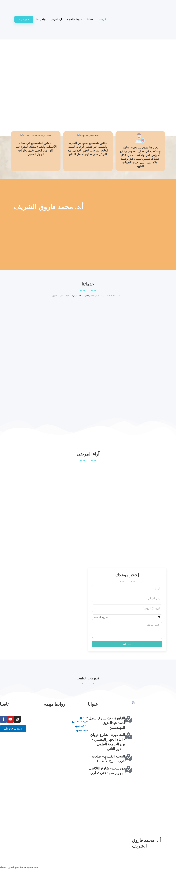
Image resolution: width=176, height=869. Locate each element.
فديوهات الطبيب (74, 19)
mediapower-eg (30, 867)
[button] (88, 131)
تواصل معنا (41, 19)
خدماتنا (90, 19)
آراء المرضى (56, 19)
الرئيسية (102, 19)
